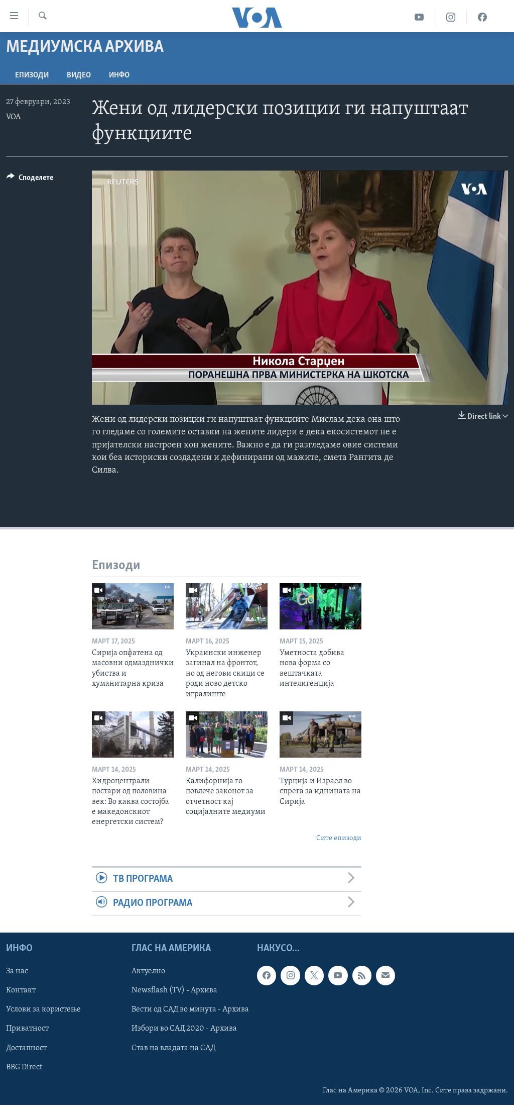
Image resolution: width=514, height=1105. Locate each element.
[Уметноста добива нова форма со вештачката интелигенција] (320, 606)
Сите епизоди (338, 838)
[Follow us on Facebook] (266, 975)
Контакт (21, 990)
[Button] (30, 180)
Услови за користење (43, 1009)
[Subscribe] (385, 975)
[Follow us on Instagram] (290, 975)
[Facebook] (482, 17)
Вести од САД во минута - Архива (190, 1009)
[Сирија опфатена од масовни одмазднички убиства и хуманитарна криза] (133, 606)
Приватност (27, 1029)
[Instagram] (451, 17)
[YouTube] (419, 17)
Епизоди (32, 75)
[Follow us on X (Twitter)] (314, 975)
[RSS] (361, 975)
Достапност (26, 1048)
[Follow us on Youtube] (337, 975)
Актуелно (148, 971)
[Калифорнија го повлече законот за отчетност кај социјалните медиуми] (227, 734)
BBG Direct (24, 1067)
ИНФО (119, 75)
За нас (17, 971)
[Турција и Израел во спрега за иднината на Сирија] (320, 734)
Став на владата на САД (173, 1048)
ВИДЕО (79, 75)
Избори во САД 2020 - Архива (184, 1029)
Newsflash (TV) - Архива (174, 990)
